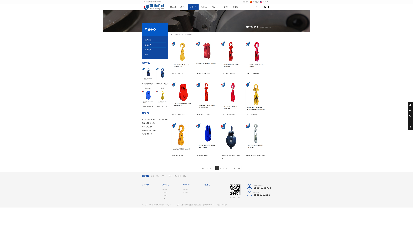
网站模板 (224, 205)
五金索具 (148, 50)
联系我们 (236, 7)
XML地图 (217, 205)
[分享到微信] (265, 7)
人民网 (170, 176)
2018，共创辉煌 (147, 127)
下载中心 (215, 7)
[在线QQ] (269, 7)
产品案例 (225, 7)
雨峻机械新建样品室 (149, 123)
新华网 (164, 176)
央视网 (158, 176)
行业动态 (185, 192)
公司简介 (182, 7)
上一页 (209, 168)
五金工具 (148, 45)
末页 (239, 168)
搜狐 (184, 176)
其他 (146, 54)
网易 (175, 176)
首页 (183, 34)
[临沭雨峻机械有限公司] (149, 7)
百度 (152, 176)
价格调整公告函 (147, 134)
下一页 (233, 168)
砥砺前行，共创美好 (149, 130)
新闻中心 (204, 7)
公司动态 (185, 189)
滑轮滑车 (148, 40)
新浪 (179, 176)
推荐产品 (146, 63)
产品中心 (193, 7)
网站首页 (173, 7)
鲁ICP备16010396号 (208, 205)
